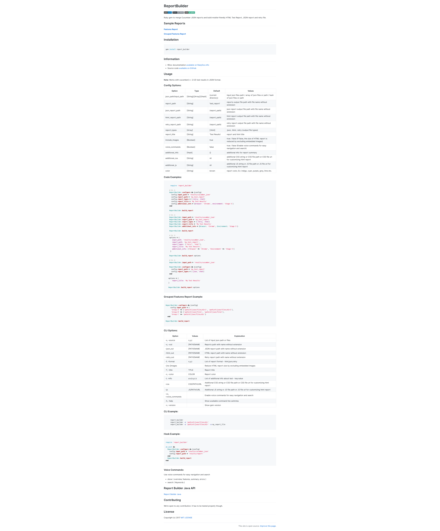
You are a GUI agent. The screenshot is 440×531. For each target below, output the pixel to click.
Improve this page (268, 526)
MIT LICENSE (186, 517)
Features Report (171, 29)
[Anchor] (186, 23)
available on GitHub (187, 68)
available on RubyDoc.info (197, 65)
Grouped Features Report (175, 34)
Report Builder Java (172, 494)
